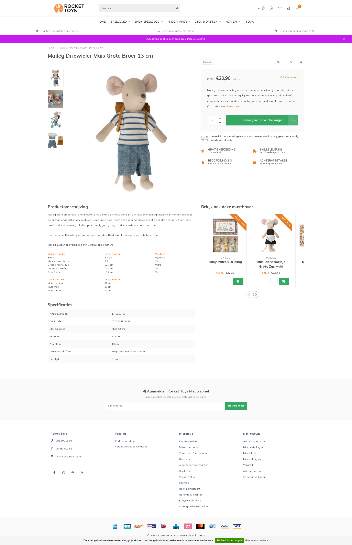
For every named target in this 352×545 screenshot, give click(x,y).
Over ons (184, 458)
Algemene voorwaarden (193, 464)
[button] (249, 294)
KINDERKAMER (177, 21)
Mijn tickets (249, 453)
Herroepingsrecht (189, 488)
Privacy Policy (187, 476)
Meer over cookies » (256, 540)
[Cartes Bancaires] (127, 526)
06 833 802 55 (64, 448)
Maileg (207, 61)
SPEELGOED (119, 21)
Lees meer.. (234, 106)
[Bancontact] (213, 526)
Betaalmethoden (189, 447)
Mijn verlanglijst (252, 458)
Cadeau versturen (125, 441)
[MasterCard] (200, 526)
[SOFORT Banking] (139, 526)
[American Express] (115, 526)
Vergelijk (248, 464)
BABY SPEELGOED (147, 21)
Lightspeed (197, 535)
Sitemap (184, 482)
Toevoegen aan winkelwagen (262, 120)
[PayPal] (225, 526)
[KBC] (176, 526)
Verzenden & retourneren (194, 453)
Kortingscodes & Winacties (131, 446)
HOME (102, 21)
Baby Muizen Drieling (225, 262)
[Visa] (237, 526)
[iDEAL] (164, 526)
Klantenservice (188, 441)
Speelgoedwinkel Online (194, 506)
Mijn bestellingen (253, 447)
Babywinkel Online (190, 500)
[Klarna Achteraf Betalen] (188, 526)
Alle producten (252, 470)
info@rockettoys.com (68, 456)
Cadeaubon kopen (254, 476)
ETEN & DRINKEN (206, 21)
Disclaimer (185, 470)
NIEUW (249, 21)
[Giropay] (151, 526)
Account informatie (254, 441)
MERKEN (231, 21)
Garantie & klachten (190, 494)
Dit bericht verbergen (229, 540)
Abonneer (238, 405)
